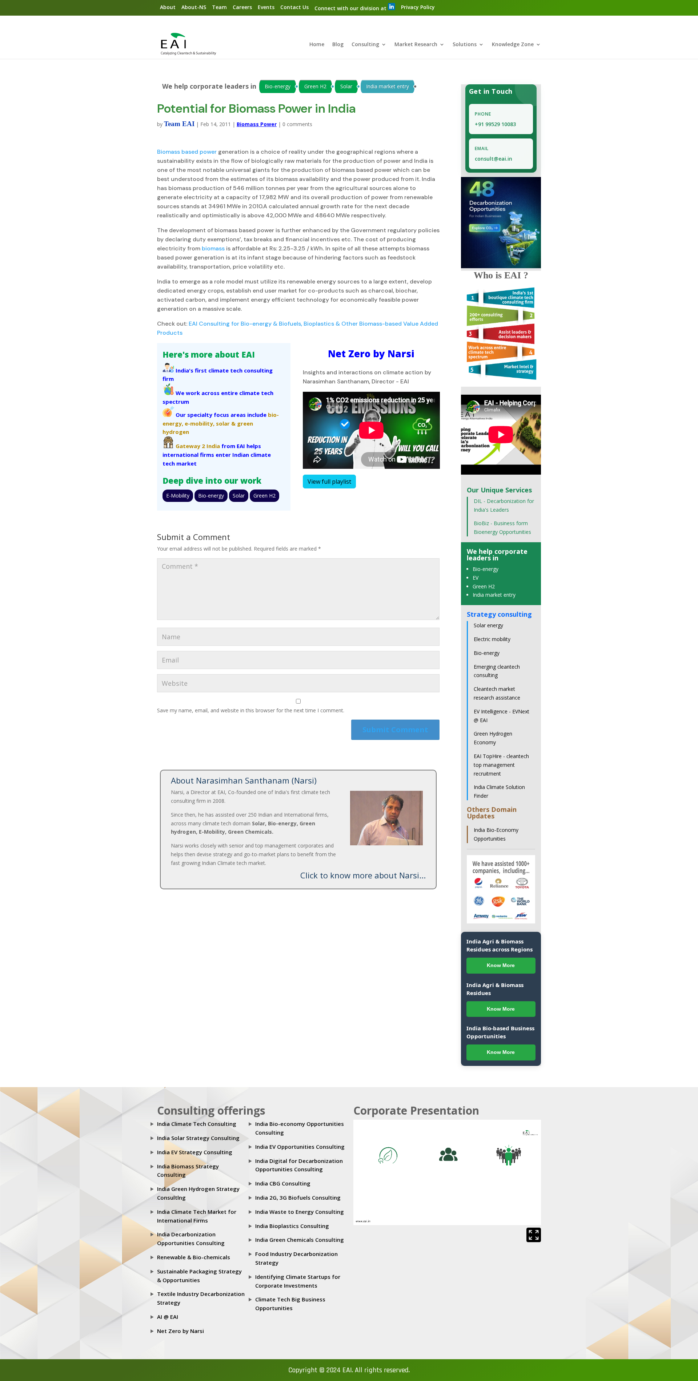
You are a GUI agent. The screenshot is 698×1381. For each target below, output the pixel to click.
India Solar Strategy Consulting (198, 1138)
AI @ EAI (167, 1316)
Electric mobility (492, 639)
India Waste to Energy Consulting (299, 1211)
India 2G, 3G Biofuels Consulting (298, 1197)
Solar (346, 86)
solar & (226, 423)
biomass (213, 248)
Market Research (415, 45)
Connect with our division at (351, 8)
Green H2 (315, 86)
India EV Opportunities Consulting (300, 1146)
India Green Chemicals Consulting (299, 1239)
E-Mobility (177, 495)
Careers (242, 7)
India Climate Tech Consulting (196, 1123)
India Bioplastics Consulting (292, 1225)
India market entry (387, 86)
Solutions (465, 45)
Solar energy (488, 625)
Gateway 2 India (198, 446)
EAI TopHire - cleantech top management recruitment (501, 765)
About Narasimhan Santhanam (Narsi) (244, 780)
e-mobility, (199, 423)
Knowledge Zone (513, 45)
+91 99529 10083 (495, 124)
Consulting (365, 45)
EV (475, 577)
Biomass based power (187, 152)
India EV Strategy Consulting (194, 1152)
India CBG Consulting (282, 1183)
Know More (501, 965)
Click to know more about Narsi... (363, 875)
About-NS (193, 7)
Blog (338, 45)
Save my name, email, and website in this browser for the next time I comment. (250, 710)
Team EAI (179, 124)
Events (266, 7)
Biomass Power (257, 124)
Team (219, 7)
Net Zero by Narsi (180, 1330)
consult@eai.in (493, 158)
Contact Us (294, 7)
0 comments (297, 124)
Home (316, 45)
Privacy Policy (418, 7)
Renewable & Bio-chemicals (193, 1257)
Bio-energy (277, 86)
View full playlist (329, 482)
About (168, 7)
